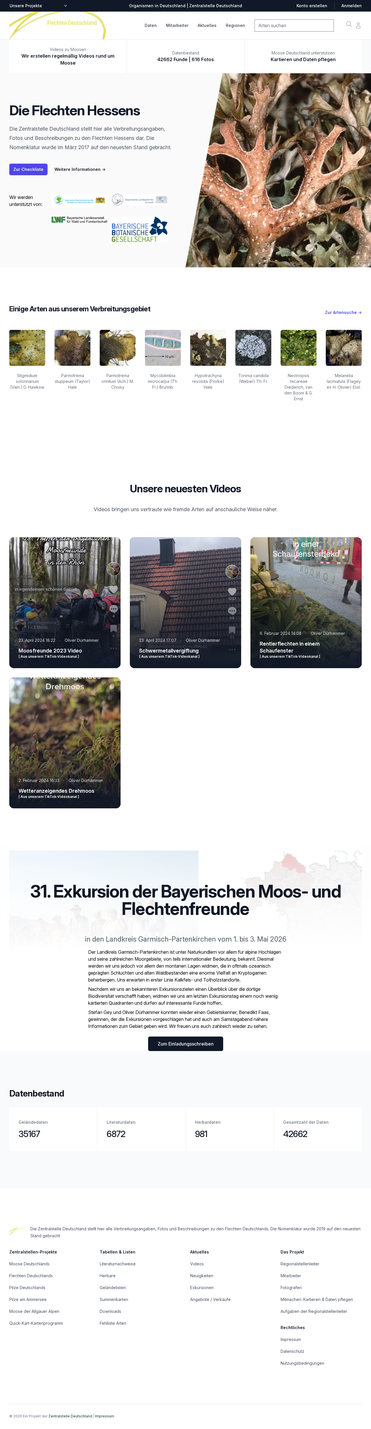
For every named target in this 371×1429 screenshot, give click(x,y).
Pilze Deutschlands (27, 1287)
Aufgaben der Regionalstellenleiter (314, 1311)
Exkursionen (202, 1287)
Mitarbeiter (177, 25)
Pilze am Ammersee (28, 1299)
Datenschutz (292, 1351)
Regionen (235, 25)
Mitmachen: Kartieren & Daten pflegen (317, 1299)
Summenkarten (114, 1299)
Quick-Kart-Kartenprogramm (36, 1323)
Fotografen (291, 1287)
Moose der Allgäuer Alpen (34, 1311)
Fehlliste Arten (113, 1323)
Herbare (108, 1275)
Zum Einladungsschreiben (186, 1044)
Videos (197, 1263)
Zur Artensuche (343, 312)
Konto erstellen (312, 5)
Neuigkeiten (201, 1275)
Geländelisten (113, 1287)
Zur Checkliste (28, 169)
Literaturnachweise (118, 1263)
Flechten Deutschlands (31, 1275)
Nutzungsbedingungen (302, 1363)
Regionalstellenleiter (300, 1263)
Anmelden (351, 5)
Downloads (110, 1311)
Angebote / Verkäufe (210, 1299)
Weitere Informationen (80, 169)
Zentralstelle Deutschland (70, 1416)
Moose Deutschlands (29, 1263)
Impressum (291, 1339)
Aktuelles (207, 25)
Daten (151, 25)
